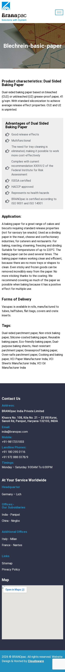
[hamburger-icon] (59, 12)
